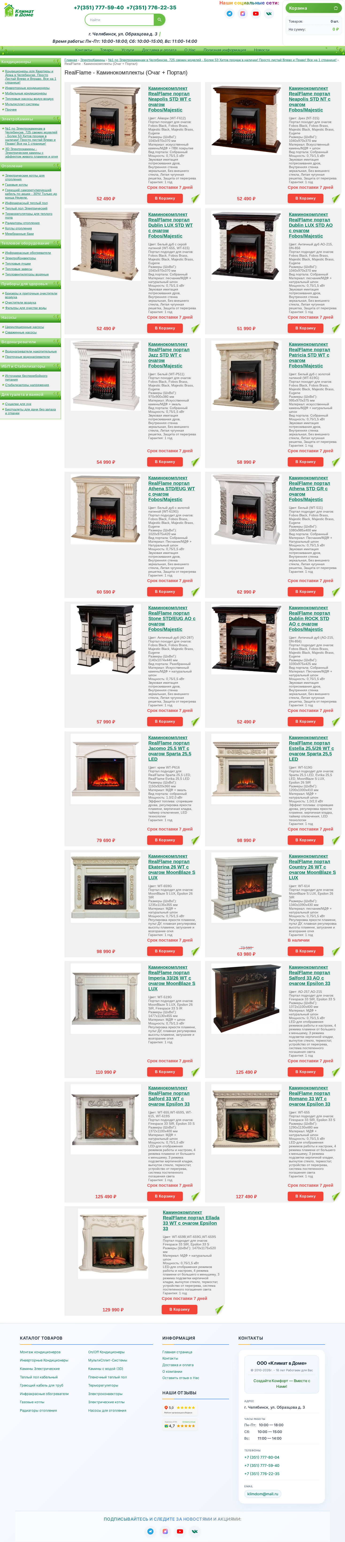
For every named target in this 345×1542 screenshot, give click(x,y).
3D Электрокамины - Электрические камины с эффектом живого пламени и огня (31, 152)
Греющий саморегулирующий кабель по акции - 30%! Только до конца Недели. (31, 193)
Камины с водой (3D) (105, 1369)
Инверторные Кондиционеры (44, 1360)
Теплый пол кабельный (39, 1377)
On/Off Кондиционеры (106, 1352)
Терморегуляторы (103, 1385)
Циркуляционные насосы (24, 327)
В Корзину (165, 198)
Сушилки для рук (18, 404)
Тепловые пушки (18, 263)
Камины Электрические (40, 1369)
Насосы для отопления (107, 1410)
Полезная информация (225, 50)
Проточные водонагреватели (27, 357)
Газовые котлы (16, 184)
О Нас (190, 50)
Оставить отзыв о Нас (180, 1378)
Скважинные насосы (21, 332)
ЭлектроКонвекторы (20, 258)
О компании (172, 1371)
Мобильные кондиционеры (26, 93)
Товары (107, 50)
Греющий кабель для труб (41, 1385)
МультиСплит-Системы (107, 1360)
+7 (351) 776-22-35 (262, 1473)
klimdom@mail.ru (262, 1494)
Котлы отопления (18, 228)
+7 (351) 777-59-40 (261, 1465)
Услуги (128, 50)
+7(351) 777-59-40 (99, 7)
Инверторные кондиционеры (27, 88)
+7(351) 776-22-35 (151, 7)
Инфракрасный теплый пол (26, 203)
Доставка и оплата (159, 50)
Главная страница (177, 1352)
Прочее (11, 109)
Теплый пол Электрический (26, 208)
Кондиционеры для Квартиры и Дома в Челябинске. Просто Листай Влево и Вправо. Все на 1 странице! (30, 76)
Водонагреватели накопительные (31, 351)
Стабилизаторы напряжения (27, 385)
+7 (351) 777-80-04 (261, 1457)
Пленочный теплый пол (107, 1377)
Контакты (83, 50)
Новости (262, 50)
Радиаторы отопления (22, 223)
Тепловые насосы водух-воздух (29, 98)
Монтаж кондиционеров (40, 1352)
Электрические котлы (106, 1402)
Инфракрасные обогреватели (28, 253)
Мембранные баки (19, 234)
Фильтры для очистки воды (25, 308)
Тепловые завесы (18, 269)
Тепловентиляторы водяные (27, 274)
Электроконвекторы (105, 1394)
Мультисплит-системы (22, 104)
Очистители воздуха (20, 302)
